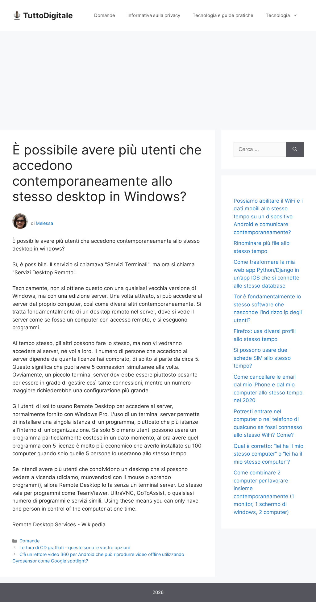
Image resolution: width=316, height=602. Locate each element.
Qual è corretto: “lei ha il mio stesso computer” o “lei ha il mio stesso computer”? (268, 454)
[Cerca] (295, 149)
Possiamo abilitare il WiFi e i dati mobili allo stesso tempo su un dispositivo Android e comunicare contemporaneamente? (268, 216)
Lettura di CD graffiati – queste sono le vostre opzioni (74, 547)
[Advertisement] (158, 77)
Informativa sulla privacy (153, 15)
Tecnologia (278, 15)
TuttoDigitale (48, 15)
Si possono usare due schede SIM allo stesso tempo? (262, 358)
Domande (104, 15)
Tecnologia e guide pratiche (223, 15)
